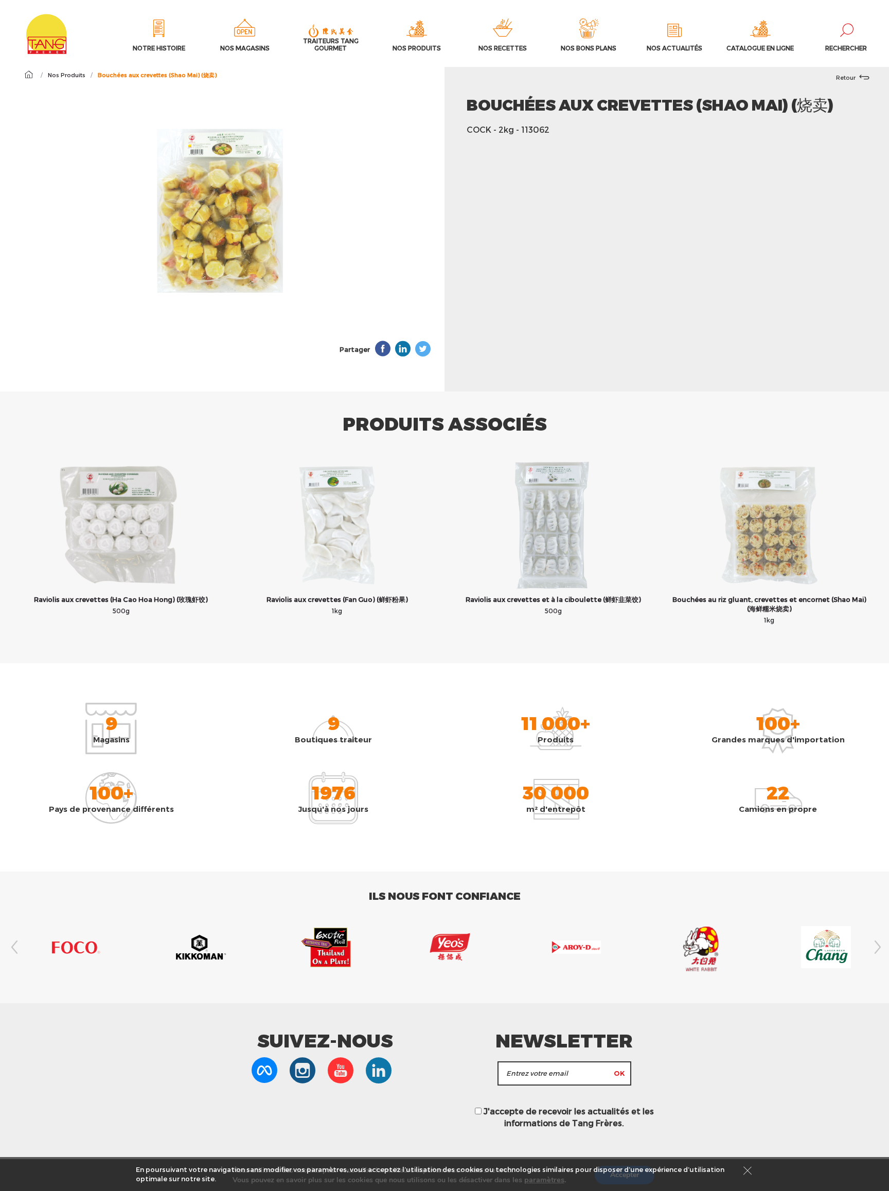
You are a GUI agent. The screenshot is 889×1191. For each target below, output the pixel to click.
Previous (13, 947)
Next (876, 947)
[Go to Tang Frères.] (28, 74)
